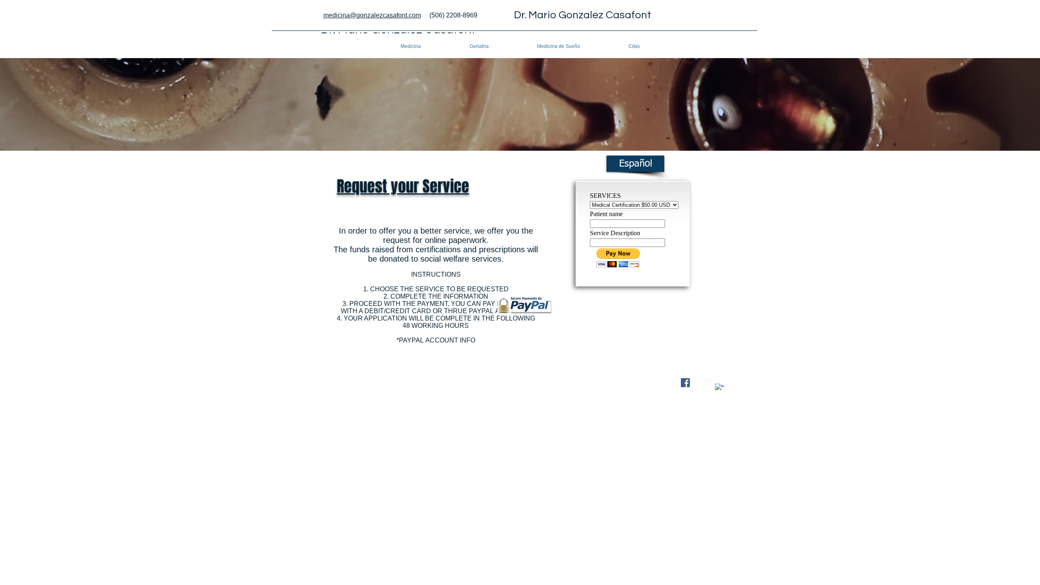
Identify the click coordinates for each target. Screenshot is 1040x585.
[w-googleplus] (719, 388)
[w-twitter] (708, 382)
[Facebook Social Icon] (685, 382)
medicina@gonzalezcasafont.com (372, 15)
